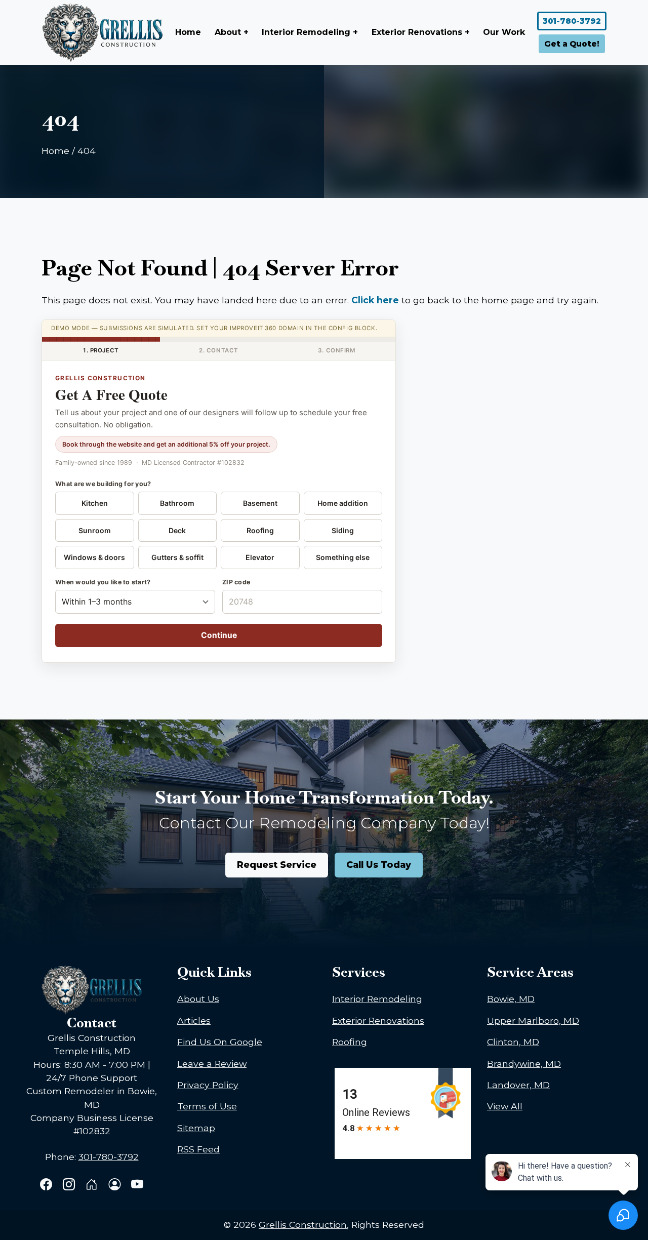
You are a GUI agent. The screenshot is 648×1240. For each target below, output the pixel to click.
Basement (260, 503)
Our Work (504, 32)
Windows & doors (94, 557)
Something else (343, 557)
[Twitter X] (93, 1185)
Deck (177, 530)
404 (86, 150)
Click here (375, 300)
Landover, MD (518, 1084)
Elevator (260, 557)
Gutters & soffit (177, 557)
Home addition (342, 503)
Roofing (260, 530)
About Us (198, 998)
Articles (194, 1020)
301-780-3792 (572, 21)
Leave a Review (212, 1063)
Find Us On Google (219, 1041)
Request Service (276, 864)
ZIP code (236, 582)
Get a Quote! (571, 44)
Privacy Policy (207, 1084)
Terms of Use (207, 1106)
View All (504, 1106)
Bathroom (177, 503)
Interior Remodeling (377, 998)
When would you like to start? (102, 582)
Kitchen (95, 503)
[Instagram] (70, 1185)
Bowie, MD (511, 998)
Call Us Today (378, 864)
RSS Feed (198, 1149)
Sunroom (94, 530)
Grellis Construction (303, 1224)
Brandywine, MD (524, 1063)
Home (188, 32)
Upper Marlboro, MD (533, 1020)
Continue (219, 635)
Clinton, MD (513, 1041)
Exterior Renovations (378, 1020)
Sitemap (196, 1128)
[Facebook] (47, 1185)
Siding (343, 530)
